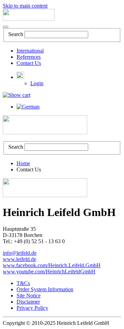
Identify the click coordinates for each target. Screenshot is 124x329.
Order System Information (45, 289)
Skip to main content (25, 6)
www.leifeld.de (19, 259)
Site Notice (29, 295)
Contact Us (29, 63)
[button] (20, 77)
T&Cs (23, 283)
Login (36, 83)
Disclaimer (28, 302)
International (30, 51)
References (29, 57)
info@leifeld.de (20, 253)
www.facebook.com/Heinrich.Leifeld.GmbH (52, 265)
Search (15, 34)
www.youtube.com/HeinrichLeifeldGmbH (49, 271)
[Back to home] (28, 19)
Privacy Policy (32, 308)
